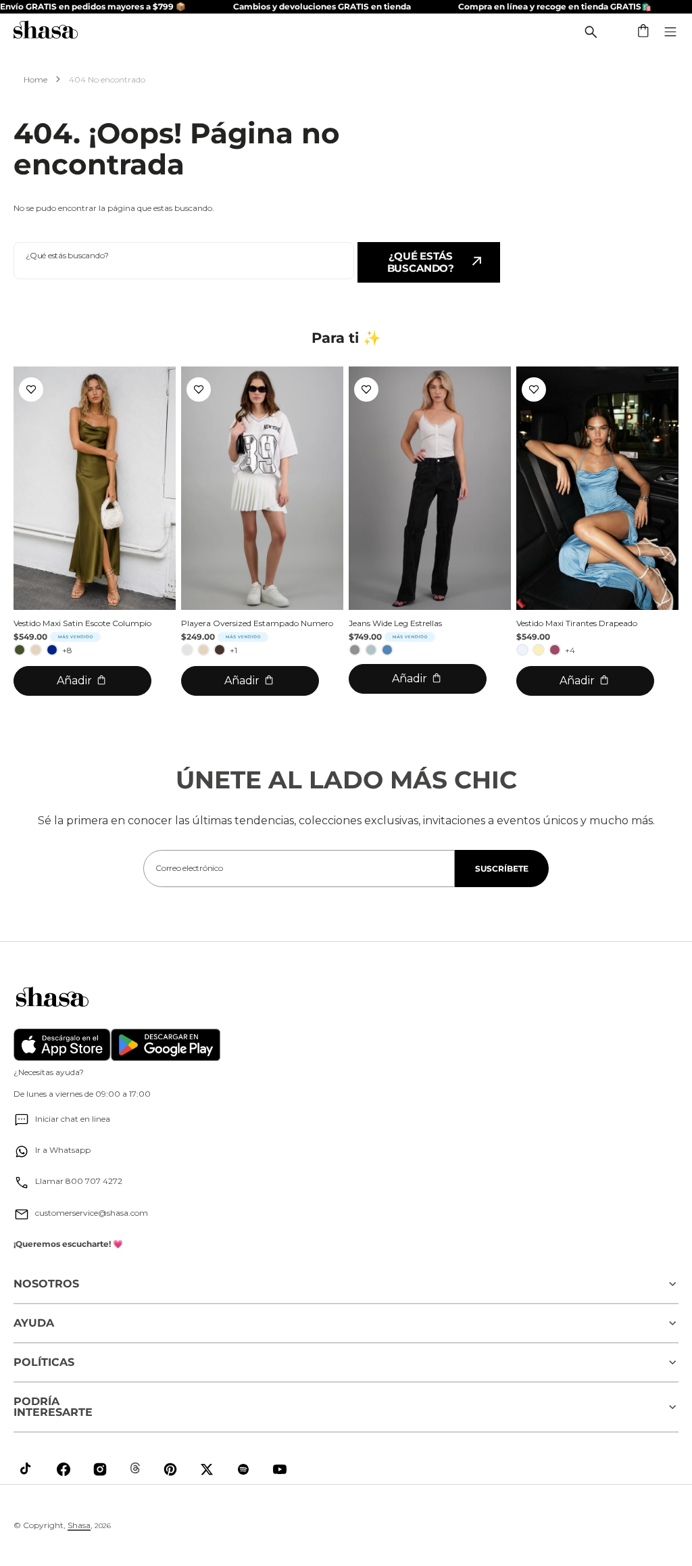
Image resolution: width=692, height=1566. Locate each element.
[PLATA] (187, 650)
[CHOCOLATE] (220, 650)
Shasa (79, 1525)
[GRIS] (355, 650)
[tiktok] (27, 1469)
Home (35, 79)
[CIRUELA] (555, 650)
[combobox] (184, 260)
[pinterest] (170, 1469)
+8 (67, 650)
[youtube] (280, 1469)
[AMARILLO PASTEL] (539, 650)
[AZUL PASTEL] (522, 650)
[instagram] (100, 1469)
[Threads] (135, 1467)
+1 (233, 650)
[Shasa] (46, 31)
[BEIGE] (36, 650)
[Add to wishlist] (31, 389)
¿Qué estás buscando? (421, 262)
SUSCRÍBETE (501, 868)
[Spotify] (243, 1469)
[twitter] (207, 1469)
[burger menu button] (670, 32)
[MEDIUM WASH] (387, 650)
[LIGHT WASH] (371, 650)
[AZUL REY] (52, 650)
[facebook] (63, 1469)
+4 (570, 650)
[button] (644, 32)
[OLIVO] (20, 650)
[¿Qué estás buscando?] (591, 32)
